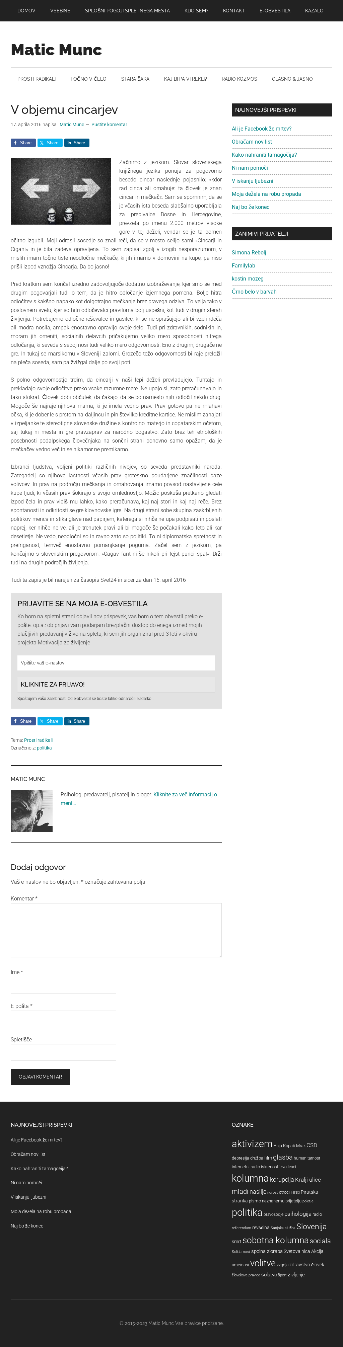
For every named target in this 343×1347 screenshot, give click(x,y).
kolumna (250, 1178)
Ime (17, 972)
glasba (283, 1157)
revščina (261, 1227)
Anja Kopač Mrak (289, 1145)
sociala (320, 1241)
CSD (311, 1145)
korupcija (282, 1179)
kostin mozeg (248, 278)
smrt (237, 1241)
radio (317, 1214)
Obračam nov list (252, 142)
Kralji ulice (308, 1179)
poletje (308, 1201)
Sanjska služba (283, 1228)
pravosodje (273, 1214)
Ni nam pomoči (250, 168)
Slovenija (311, 1226)
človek (317, 1264)
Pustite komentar (109, 124)
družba (256, 1158)
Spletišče (21, 1039)
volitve (263, 1263)
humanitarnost (307, 1158)
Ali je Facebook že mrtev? (262, 129)
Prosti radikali (38, 740)
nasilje (258, 1191)
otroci (284, 1192)
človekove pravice (246, 1275)
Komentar (24, 898)
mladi (240, 1191)
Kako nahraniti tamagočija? (264, 155)
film (268, 1158)
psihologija (298, 1213)
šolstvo (269, 1275)
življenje (296, 1275)
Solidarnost (241, 1252)
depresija (240, 1158)
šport (282, 1275)
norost (272, 1192)
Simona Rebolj (249, 252)
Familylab (243, 265)
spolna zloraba (267, 1251)
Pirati (295, 1192)
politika (44, 747)
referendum (241, 1228)
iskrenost (269, 1166)
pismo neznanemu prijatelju (275, 1200)
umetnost (240, 1265)
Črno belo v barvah (254, 292)
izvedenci (287, 1167)
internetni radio (246, 1166)
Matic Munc (56, 49)
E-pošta (21, 1006)
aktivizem (252, 1144)
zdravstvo (299, 1264)
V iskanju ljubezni (252, 181)
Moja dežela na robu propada (266, 194)
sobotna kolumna (276, 1240)
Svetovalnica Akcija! (304, 1251)
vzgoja (282, 1265)
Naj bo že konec (250, 207)
